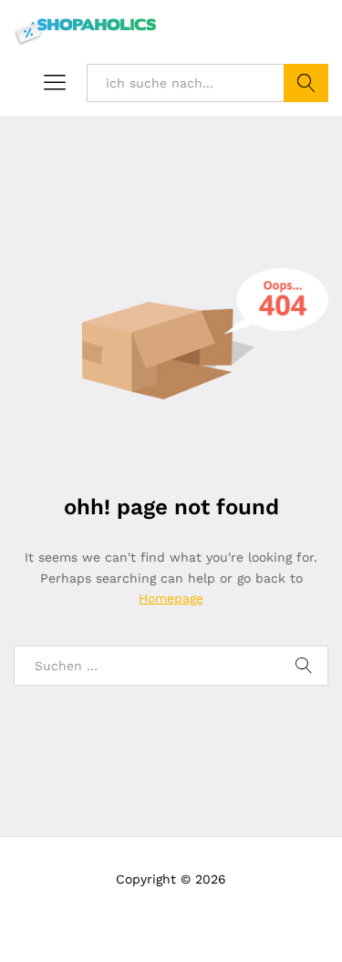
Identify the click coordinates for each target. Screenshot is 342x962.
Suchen (306, 83)
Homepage (171, 598)
